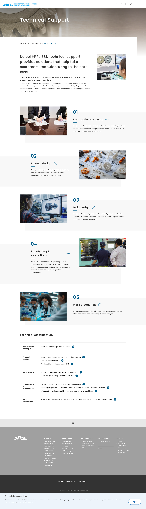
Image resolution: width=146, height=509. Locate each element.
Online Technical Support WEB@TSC (88, 442)
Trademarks (82, 481)
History (120, 441)
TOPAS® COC (49, 451)
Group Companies (123, 450)
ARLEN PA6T (49, 463)
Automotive (67, 441)
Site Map (60, 481)
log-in (130, 4)
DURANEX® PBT (49, 443)
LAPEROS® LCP (49, 448)
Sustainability (104, 441)
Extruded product (68, 453)
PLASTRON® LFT (49, 455)
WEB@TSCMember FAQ (88, 447)
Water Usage (67, 451)
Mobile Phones (67, 443)
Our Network (121, 453)
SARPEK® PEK (49, 460)
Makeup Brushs (68, 448)
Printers (65, 446)
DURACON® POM (50, 441)
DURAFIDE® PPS (49, 446)
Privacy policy (70, 481)
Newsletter (120, 4)
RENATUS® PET (49, 453)
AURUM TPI (49, 465)
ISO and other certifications (122, 444)
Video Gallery (122, 448)
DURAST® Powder (50, 458)
